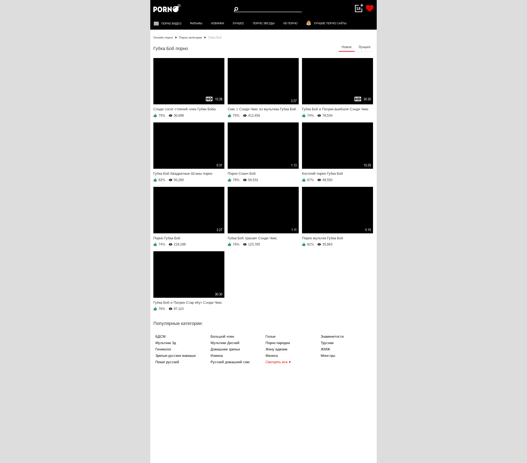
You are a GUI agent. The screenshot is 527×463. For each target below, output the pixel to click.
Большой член (222, 337)
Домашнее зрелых (225, 349)
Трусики (327, 343)
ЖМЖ (325, 349)
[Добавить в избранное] (370, 8)
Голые (270, 337)
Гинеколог (163, 349)
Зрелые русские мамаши (175, 356)
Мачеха (272, 356)
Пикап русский (167, 362)
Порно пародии (278, 343)
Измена (217, 356)
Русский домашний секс (230, 362)
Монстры (328, 356)
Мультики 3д (165, 343)
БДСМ (160, 337)
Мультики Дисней (225, 343)
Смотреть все (277, 362)
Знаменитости (332, 337)
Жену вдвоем (276, 349)
